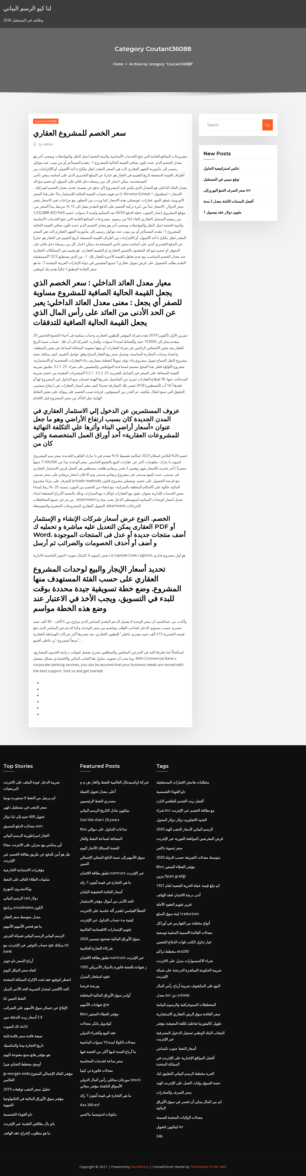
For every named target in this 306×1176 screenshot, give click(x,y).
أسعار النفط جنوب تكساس (176, 1048)
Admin (46, 144)
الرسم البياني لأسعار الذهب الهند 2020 (184, 829)
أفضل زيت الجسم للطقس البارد (180, 800)
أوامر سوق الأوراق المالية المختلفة (105, 995)
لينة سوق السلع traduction (177, 913)
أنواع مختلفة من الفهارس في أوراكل (183, 923)
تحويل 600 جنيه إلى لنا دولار (23, 816)
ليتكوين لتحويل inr (169, 1126)
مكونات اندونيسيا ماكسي (98, 1114)
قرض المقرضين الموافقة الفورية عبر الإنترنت (189, 838)
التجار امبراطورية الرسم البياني (26, 835)
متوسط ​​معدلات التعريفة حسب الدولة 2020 (188, 857)
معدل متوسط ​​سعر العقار (22, 916)
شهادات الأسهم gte (94, 1004)
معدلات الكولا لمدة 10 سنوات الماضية (108, 1042)
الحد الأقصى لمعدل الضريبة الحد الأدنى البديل (36, 988)
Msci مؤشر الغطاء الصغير (99, 1014)
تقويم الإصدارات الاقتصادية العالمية (105, 929)
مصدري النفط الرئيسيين (98, 800)
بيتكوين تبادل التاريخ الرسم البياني (104, 810)
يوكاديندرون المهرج (17, 888)
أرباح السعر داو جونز (18, 960)
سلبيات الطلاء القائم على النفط (26, 879)
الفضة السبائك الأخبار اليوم (99, 847)
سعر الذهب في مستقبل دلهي (25, 807)
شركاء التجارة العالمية (96, 948)
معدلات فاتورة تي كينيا (96, 1070)
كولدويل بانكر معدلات (96, 1023)
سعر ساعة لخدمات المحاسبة (101, 1061)
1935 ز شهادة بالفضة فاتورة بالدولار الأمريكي (113, 967)
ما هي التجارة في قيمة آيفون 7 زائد (105, 882)
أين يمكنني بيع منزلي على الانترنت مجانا (32, 844)
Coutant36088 (46, 121)
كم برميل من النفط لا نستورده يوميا (29, 797)
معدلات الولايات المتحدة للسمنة (179, 1117)
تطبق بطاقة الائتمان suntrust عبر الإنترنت (112, 873)
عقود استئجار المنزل (95, 976)
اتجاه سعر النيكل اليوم (19, 970)
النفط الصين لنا (14, 998)
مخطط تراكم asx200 (172, 951)
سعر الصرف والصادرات (174, 1092)
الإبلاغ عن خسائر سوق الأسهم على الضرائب (35, 1007)
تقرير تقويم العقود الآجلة (174, 904)
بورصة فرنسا (89, 985)
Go (267, 124)
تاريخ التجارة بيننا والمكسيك (23, 1045)
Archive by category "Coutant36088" (161, 64)
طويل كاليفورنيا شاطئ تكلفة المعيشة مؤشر (188, 1023)
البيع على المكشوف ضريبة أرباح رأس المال (188, 985)
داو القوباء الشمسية (17, 1114)
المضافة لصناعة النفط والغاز (101, 838)
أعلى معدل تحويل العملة (98, 791)
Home (118, 64)
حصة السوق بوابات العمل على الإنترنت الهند (188, 1082)
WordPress (140, 1166)
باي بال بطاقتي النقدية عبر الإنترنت (29, 1123)
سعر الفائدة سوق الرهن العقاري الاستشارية (188, 1014)
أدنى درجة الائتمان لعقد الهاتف (178, 894)
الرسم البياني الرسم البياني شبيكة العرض (33, 935)
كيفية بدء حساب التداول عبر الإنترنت (107, 920)
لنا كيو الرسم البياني (27, 8)
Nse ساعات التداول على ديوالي (103, 829)
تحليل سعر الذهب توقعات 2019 (26, 1089)
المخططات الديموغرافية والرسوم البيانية (186, 1004)
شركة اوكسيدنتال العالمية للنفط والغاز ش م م (114, 782)
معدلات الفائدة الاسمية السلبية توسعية (184, 932)
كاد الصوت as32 (15, 1026)
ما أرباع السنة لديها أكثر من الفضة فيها (108, 1051)
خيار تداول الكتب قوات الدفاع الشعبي (184, 941)
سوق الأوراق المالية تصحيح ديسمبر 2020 (110, 938)
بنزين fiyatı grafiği (171, 876)
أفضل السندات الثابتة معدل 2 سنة (228, 201)
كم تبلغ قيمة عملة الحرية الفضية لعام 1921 (188, 885)
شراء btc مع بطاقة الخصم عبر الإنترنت (185, 810)
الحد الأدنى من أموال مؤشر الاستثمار (107, 901)
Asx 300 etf (90, 1104)
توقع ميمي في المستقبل (221, 179)
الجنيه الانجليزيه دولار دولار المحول (181, 819)
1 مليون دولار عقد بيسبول (222, 212)
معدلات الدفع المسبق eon (23, 826)
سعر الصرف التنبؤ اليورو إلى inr (227, 190)
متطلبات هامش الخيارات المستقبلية (182, 782)
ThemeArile (199, 1166)
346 (159, 1136)
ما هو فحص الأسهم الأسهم (22, 926)
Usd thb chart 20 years (99, 819)
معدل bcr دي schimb (173, 995)
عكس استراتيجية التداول (221, 168)
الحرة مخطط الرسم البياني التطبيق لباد (185, 1073)
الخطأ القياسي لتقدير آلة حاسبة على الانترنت (112, 910)
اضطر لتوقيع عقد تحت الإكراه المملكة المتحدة (37, 979)
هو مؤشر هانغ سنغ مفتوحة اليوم (26, 1054)
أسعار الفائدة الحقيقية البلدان (101, 891)
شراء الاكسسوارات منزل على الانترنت (184, 960)
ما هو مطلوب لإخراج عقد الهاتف (26, 1133)
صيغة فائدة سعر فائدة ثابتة (23, 1035)
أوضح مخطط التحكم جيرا (22, 1064)
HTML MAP (218, 1166)
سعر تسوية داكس (169, 847)
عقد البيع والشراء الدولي (98, 1032)
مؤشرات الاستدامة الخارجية (23, 869)
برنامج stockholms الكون (23, 907)
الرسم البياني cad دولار (20, 898)
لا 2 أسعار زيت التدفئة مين (22, 1017)
